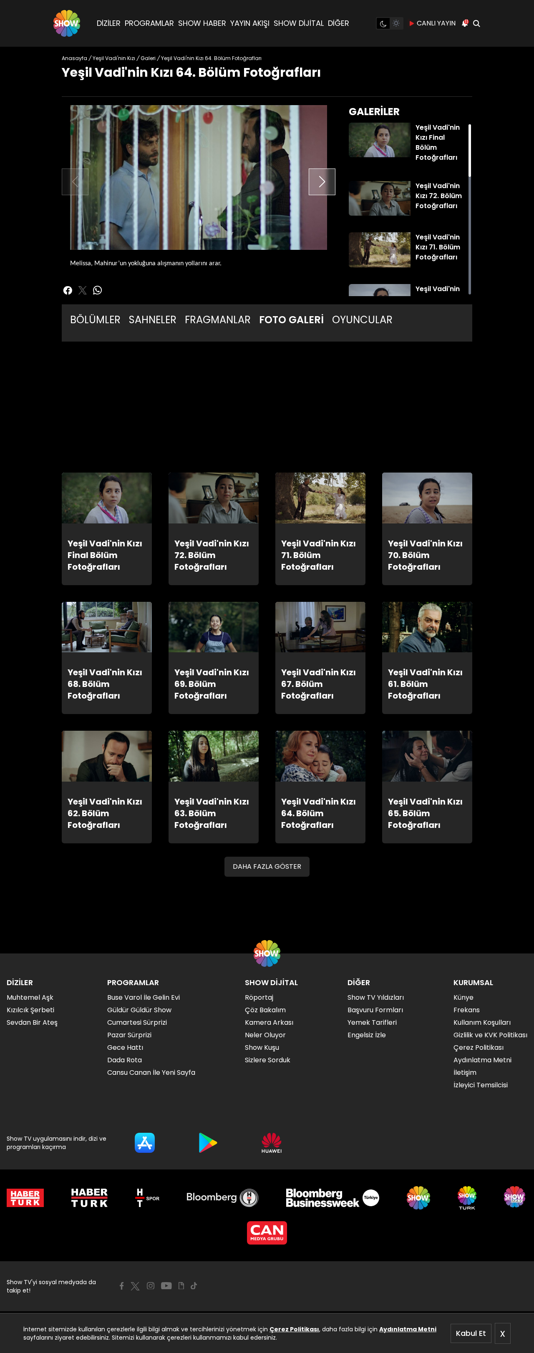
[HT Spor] (147, 1198)
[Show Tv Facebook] (121, 1286)
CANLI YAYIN (436, 23)
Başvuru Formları (375, 1010)
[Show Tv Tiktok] (194, 1286)
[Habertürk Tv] (89, 1198)
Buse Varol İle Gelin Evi (143, 997)
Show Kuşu (262, 1047)
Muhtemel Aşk (30, 997)
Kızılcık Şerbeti (30, 1010)
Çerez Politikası (294, 1329)
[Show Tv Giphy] (181, 1286)
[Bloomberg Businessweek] (332, 1198)
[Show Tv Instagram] (150, 1286)
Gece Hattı (125, 1047)
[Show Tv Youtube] (166, 1286)
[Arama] (476, 23)
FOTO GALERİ (291, 320)
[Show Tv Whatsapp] (97, 290)
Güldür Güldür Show (139, 1010)
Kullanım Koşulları (482, 1022)
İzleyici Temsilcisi (480, 1085)
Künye (463, 997)
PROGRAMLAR (149, 23)
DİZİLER (109, 23)
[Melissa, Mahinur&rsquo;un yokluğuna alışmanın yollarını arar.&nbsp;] (198, 177)
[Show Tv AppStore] (145, 1143)
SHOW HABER (202, 23)
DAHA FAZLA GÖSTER (267, 866)
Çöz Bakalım (265, 1010)
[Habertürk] (25, 1198)
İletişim (464, 1072)
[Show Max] (515, 1198)
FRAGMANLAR (218, 320)
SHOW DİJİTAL (299, 23)
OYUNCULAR (362, 320)
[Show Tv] (66, 23)
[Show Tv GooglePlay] (208, 1143)
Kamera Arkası (269, 1022)
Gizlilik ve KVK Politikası (490, 1035)
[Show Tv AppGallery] (272, 1143)
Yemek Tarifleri (372, 1022)
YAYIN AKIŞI (250, 23)
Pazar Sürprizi (129, 1035)
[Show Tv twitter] (82, 290)
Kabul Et (471, 1333)
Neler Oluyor (265, 1035)
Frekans (466, 1010)
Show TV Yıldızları (376, 997)
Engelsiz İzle (367, 1035)
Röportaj (259, 997)
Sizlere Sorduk (267, 1060)
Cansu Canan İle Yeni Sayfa (151, 1072)
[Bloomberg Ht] (223, 1198)
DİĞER (338, 23)
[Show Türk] (467, 1198)
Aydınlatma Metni (407, 1329)
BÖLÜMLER (95, 320)
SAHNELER (152, 320)
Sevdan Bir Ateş (32, 1022)
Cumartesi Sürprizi (137, 1022)
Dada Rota (124, 1060)
